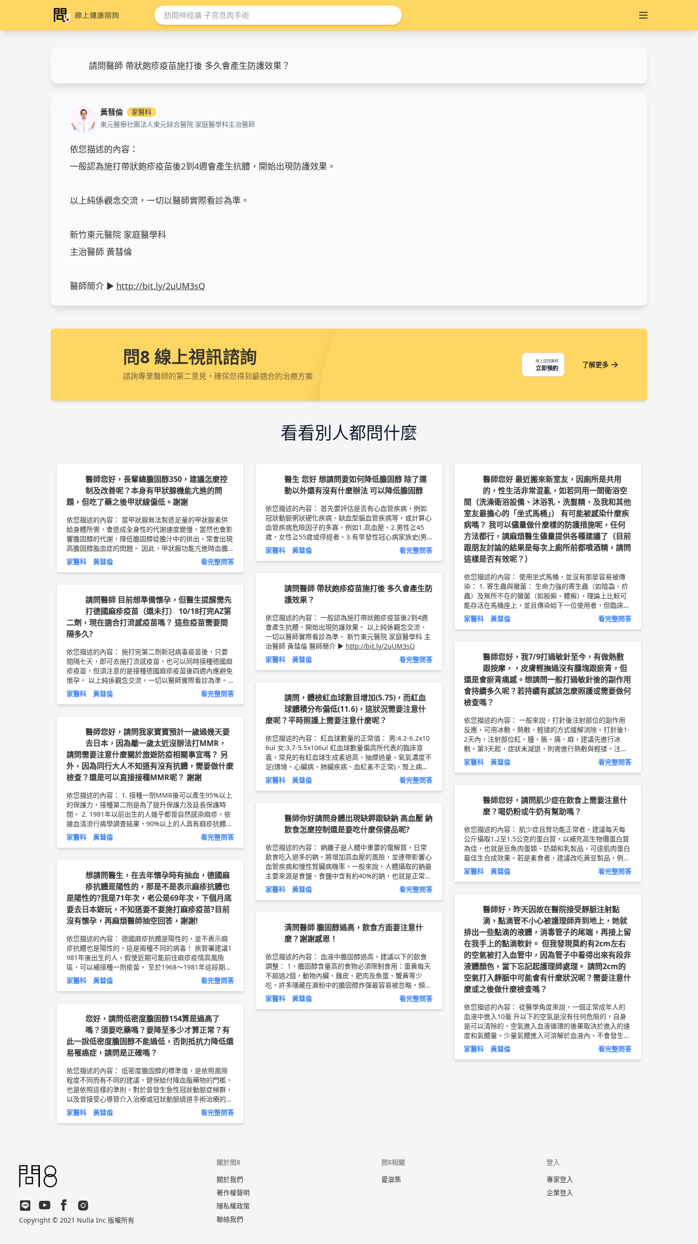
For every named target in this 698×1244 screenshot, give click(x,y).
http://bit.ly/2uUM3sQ (160, 286)
